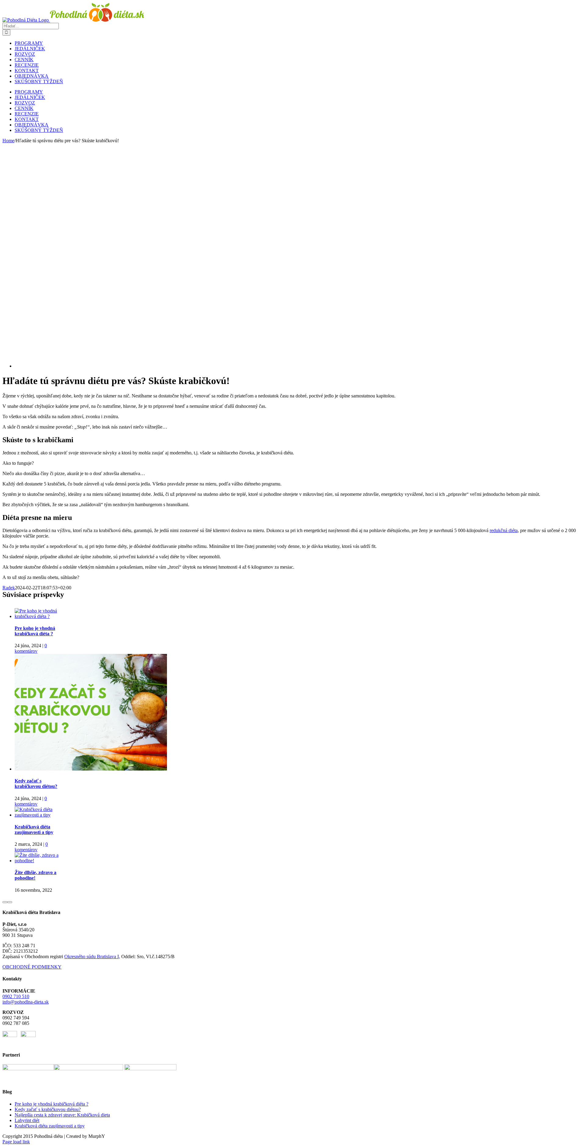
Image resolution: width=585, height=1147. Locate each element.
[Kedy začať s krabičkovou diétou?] (91, 768)
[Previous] (4, 902)
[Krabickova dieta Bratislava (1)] (210, 366)
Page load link (16, 1141)
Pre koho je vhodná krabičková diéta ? (35, 631)
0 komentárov (31, 648)
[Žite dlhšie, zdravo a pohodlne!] (38, 860)
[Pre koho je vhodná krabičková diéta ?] (38, 616)
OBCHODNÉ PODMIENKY (32, 966)
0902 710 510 (15, 996)
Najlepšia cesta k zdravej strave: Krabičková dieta (62, 1114)
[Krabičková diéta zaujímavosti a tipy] (38, 814)
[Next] (9, 902)
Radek (8, 587)
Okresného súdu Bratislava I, (92, 956)
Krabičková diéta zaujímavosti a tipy (34, 829)
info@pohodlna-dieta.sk (25, 1001)
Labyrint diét (27, 1120)
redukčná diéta (504, 530)
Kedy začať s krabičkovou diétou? (36, 783)
